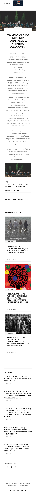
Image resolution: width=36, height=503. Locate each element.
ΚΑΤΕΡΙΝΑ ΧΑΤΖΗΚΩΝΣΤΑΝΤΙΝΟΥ (18, 51)
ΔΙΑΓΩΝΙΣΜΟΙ (23, 485)
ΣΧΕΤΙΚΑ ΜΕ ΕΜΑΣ (11, 483)
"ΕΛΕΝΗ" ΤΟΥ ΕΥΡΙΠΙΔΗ (13, 184)
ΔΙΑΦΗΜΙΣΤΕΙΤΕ (25, 483)
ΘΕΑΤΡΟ (18, 28)
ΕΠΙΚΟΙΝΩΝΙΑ (12, 485)
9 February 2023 (11, 259)
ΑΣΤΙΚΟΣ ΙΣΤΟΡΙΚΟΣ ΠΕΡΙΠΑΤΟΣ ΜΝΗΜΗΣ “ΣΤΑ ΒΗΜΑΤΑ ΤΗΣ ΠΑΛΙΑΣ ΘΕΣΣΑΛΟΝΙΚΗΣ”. (17, 379)
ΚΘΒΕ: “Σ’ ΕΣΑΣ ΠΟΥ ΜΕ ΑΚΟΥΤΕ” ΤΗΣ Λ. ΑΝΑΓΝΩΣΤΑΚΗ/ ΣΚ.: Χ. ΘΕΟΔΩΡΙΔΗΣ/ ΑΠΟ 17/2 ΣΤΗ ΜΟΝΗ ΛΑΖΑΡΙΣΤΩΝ (18, 341)
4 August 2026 (7, 383)
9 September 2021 (14, 53)
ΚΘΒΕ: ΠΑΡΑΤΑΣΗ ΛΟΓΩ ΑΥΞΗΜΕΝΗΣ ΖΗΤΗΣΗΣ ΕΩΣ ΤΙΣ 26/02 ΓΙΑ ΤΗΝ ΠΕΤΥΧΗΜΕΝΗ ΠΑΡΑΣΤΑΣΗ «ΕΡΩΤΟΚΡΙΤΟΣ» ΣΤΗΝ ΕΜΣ (17, 298)
